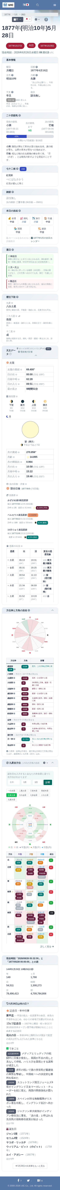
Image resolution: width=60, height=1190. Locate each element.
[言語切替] (26, 5)
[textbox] (27, 19)
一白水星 (11, 791)
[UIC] (8, 4)
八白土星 (44, 795)
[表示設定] (37, 19)
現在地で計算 (26, 352)
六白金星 (22, 795)
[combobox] (28, 19)
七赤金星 (33, 795)
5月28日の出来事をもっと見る (31, 1166)
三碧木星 (33, 791)
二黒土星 (22, 791)
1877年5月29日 (47, 46)
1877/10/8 (16, 533)
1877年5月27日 (15, 46)
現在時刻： (28, 52)
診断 (47, 782)
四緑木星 (44, 791)
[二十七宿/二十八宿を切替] (19, 316)
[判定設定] (45, 763)
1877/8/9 (26, 488)
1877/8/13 (16, 519)
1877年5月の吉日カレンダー (41, 239)
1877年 (7, 14)
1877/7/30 (16, 504)
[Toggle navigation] (55, 5)
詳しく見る (46, 946)
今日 (31, 45)
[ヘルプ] (46, 19)
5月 (16, 14)
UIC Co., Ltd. (27, 1185)
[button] (37, 5)
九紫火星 (11, 800)
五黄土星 (11, 795)
